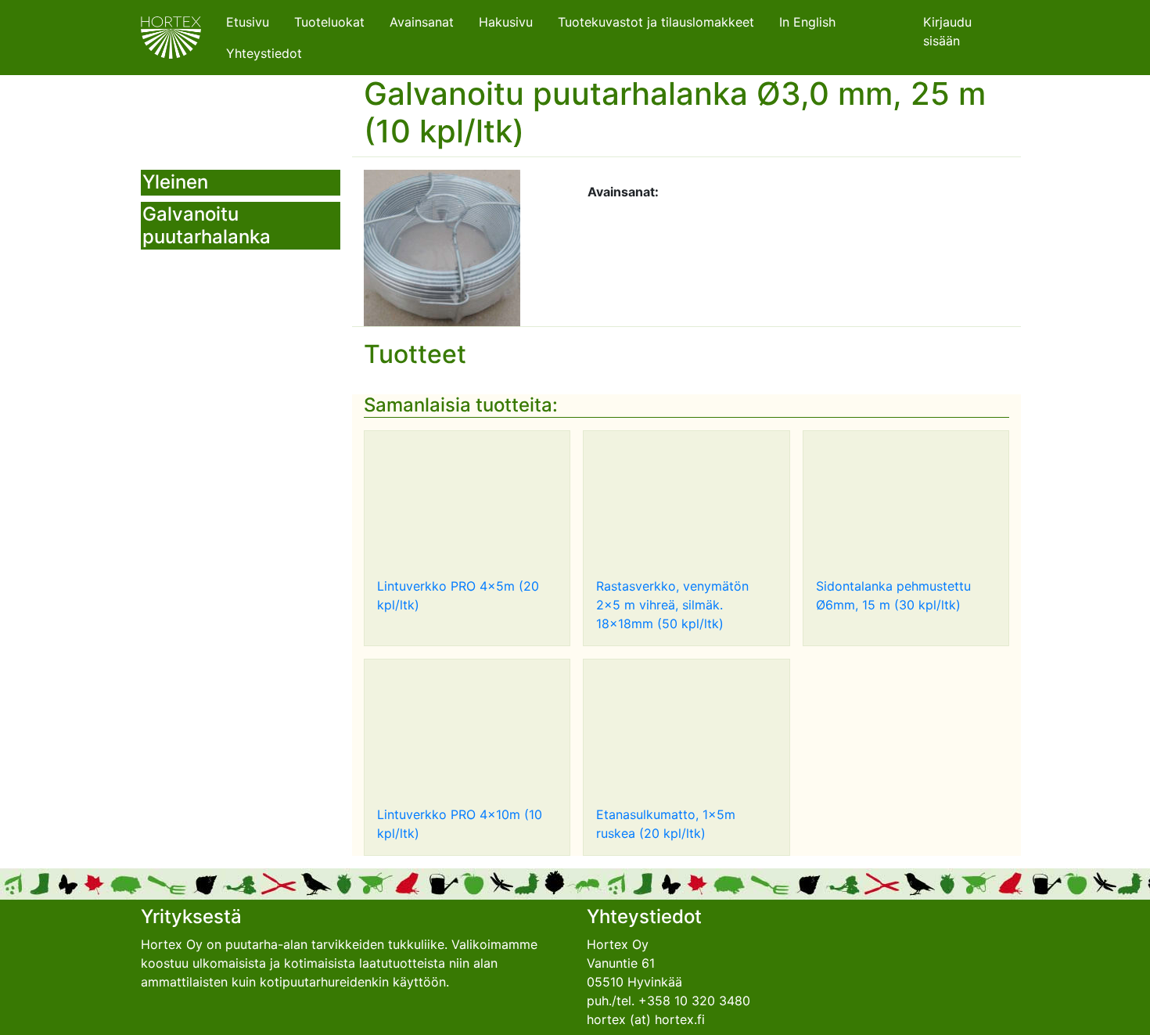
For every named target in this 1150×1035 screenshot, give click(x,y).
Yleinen (175, 182)
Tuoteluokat (329, 22)
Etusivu (247, 22)
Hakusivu (506, 22)
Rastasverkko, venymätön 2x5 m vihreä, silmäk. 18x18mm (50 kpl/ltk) (672, 604)
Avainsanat (422, 22)
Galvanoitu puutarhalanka (206, 225)
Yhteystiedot (264, 53)
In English (807, 22)
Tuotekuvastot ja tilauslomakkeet (656, 22)
